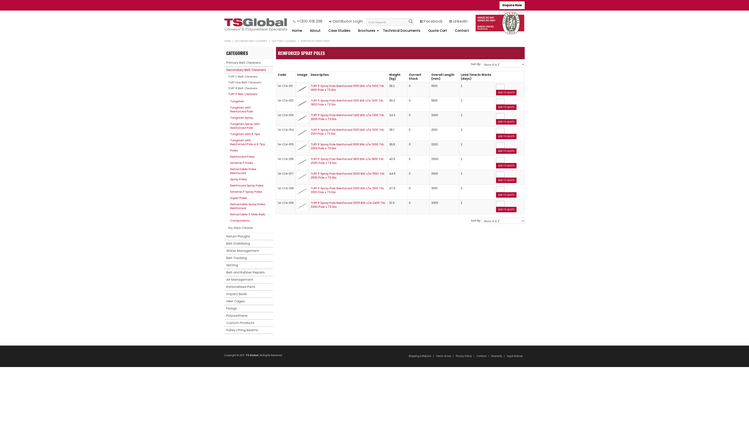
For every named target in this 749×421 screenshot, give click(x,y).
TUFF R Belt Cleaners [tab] (242, 88)
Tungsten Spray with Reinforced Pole (245, 126)
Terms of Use (443, 356)
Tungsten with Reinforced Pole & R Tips (247, 142)
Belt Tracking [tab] (236, 258)
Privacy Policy (464, 356)
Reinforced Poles (242, 157)
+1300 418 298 (309, 21)
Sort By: (476, 64)
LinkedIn (460, 21)
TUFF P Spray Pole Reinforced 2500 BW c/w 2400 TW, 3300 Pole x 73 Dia (348, 205)
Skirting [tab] (232, 265)
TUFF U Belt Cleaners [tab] (243, 76)
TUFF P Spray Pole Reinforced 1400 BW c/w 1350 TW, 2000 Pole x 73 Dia (347, 117)
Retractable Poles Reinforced (243, 171)
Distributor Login (348, 21)
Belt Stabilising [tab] (238, 243)
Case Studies (339, 30)
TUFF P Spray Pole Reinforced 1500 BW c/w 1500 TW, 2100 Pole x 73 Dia (347, 132)
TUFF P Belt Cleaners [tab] (242, 94)
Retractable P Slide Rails (247, 214)
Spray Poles (238, 179)
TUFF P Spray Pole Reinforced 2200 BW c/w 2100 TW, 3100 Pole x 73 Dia (347, 190)
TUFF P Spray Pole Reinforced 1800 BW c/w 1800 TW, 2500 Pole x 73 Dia (347, 161)
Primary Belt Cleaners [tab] (243, 62)
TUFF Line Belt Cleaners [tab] (244, 82)
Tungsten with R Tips (245, 134)
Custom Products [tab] (240, 323)
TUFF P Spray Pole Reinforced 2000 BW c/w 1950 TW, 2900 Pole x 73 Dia (348, 176)
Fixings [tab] (231, 308)
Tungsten (237, 101)
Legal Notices (515, 356)
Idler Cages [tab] (235, 301)
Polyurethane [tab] (237, 315)
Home (297, 30)
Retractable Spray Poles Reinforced (247, 206)
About (315, 30)
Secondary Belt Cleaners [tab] (246, 70)
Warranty (496, 356)
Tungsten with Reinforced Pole (241, 109)
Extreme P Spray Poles (246, 192)
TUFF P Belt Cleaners (284, 41)
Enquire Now (512, 5)
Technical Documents (401, 30)
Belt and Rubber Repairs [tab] (245, 272)
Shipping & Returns (420, 356)
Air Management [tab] (239, 279)
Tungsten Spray (241, 118)
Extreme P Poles (241, 163)
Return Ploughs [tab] (238, 236)
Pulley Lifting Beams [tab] (242, 330)
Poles (234, 150)
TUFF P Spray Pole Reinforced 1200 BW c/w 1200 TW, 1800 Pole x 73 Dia (347, 102)
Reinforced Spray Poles (247, 185)
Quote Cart (437, 30)
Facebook (433, 21)
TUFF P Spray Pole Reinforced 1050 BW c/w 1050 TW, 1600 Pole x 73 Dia (347, 88)
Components (240, 220)
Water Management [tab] (242, 251)
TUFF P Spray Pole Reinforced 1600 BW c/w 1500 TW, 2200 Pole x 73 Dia (347, 146)
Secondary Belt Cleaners (251, 41)
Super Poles (238, 198)
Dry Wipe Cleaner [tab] (240, 228)
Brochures (366, 30)
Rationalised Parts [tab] (240, 287)
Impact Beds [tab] (236, 294)
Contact (462, 30)
